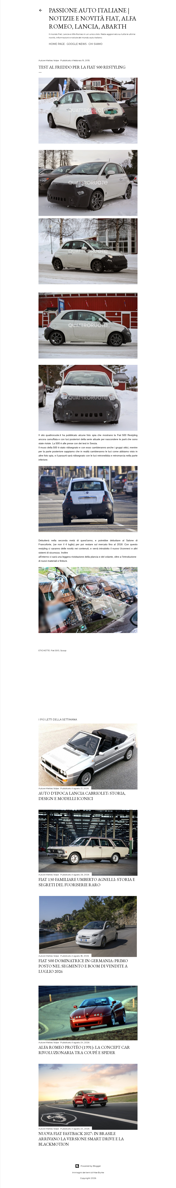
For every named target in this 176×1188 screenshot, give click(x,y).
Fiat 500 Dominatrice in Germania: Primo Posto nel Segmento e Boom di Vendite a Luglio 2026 (83, 966)
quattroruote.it (53, 435)
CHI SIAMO (95, 44)
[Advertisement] (88, 685)
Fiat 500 (55, 650)
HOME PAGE (57, 44)
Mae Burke (98, 1172)
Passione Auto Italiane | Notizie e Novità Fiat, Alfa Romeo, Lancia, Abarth (92, 18)
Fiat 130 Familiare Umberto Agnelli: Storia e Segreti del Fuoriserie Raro (86, 882)
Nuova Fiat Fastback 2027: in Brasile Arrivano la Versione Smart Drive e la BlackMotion (81, 1139)
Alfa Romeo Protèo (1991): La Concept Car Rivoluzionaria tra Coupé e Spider (84, 1050)
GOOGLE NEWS (77, 44)
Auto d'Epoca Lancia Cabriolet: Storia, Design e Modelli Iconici (81, 796)
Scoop (63, 650)
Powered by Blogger (91, 1166)
